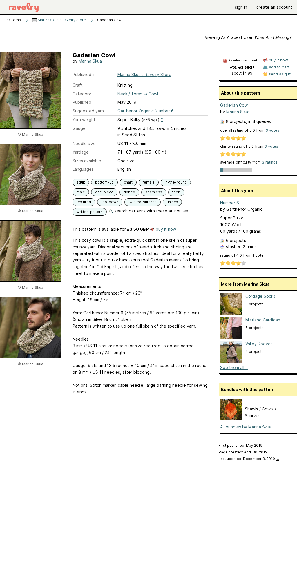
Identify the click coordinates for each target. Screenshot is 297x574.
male (81, 192)
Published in (84, 74)
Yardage (81, 152)
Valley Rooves (259, 343)
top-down (109, 202)
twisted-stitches (142, 202)
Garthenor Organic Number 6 (145, 110)
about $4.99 (242, 73)
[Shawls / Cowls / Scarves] (231, 418)
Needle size (84, 143)
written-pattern (90, 212)
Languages (83, 169)
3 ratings (270, 162)
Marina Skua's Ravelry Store (61, 20)
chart (128, 182)
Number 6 (229, 202)
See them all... (234, 367)
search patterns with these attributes (150, 210)
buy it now (166, 229)
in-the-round (176, 182)
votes (272, 130)
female (149, 182)
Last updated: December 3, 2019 (249, 459)
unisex (172, 202)
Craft (78, 85)
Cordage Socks (260, 296)
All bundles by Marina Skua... (247, 426)
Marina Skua (90, 61)
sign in (241, 7)
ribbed (129, 192)
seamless (153, 192)
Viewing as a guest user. (248, 37)
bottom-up (104, 182)
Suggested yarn (88, 110)
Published (82, 102)
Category (82, 93)
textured (84, 202)
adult (81, 182)
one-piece (104, 192)
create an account (274, 7)
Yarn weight (84, 119)
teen (176, 192)
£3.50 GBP (242, 67)
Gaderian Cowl (234, 105)
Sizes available (87, 160)
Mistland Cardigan (262, 319)
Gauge (79, 128)
